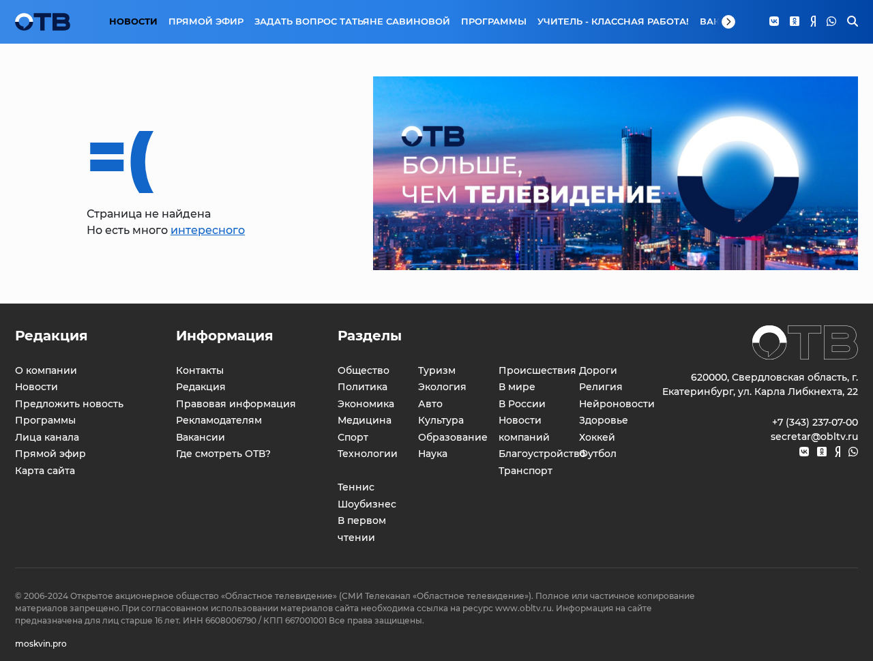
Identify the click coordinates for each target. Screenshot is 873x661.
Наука (432, 453)
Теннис (356, 487)
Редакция (201, 387)
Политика (362, 387)
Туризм (437, 370)
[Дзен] (813, 22)
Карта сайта (45, 471)
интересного (208, 230)
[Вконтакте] (774, 22)
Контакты (200, 370)
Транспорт (525, 471)
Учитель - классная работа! (613, 21)
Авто (430, 404)
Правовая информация (236, 404)
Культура (441, 420)
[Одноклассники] (794, 22)
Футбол (598, 453)
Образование (453, 437)
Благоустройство (542, 453)
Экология (442, 387)
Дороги (598, 370)
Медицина (364, 420)
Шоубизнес (367, 504)
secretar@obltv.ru (814, 436)
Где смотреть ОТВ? (223, 453)
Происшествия (537, 370)
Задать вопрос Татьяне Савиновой (352, 21)
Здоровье (603, 420)
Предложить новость (69, 404)
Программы (494, 21)
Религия (601, 387)
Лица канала (47, 437)
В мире (517, 387)
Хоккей (597, 437)
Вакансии (200, 437)
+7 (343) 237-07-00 (815, 422)
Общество (363, 370)
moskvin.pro (41, 643)
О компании (46, 370)
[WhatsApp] (831, 22)
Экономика (366, 404)
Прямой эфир (205, 21)
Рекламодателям (219, 420)
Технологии (368, 453)
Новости (133, 21)
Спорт (353, 437)
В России (522, 404)
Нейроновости (617, 404)
